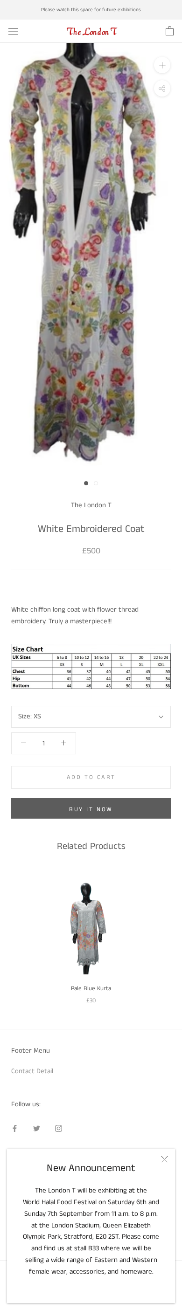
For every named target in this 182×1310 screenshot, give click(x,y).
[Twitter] (36, 1128)
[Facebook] (14, 1128)
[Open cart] (170, 31)
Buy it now (91, 809)
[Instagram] (58, 1128)
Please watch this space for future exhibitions (91, 10)
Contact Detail (32, 1071)
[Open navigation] (13, 31)
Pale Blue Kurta (91, 988)
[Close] (164, 1159)
